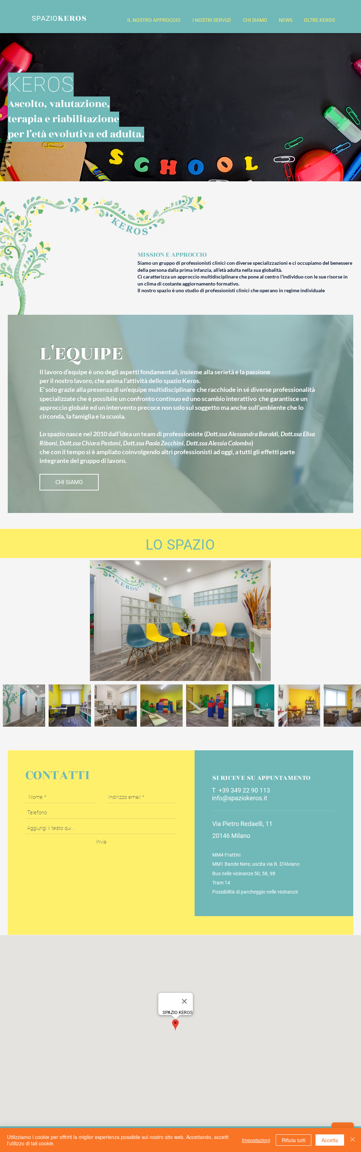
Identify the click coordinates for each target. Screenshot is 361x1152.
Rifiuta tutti (293, 1140)
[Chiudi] (352, 1140)
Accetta (330, 1140)
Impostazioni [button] (256, 1140)
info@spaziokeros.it (239, 798)
